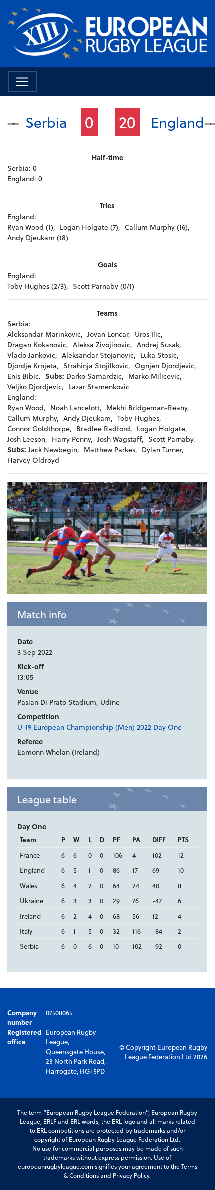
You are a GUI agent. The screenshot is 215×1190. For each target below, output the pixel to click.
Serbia (46, 122)
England (177, 122)
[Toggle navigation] (22, 82)
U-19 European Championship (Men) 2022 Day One (100, 727)
